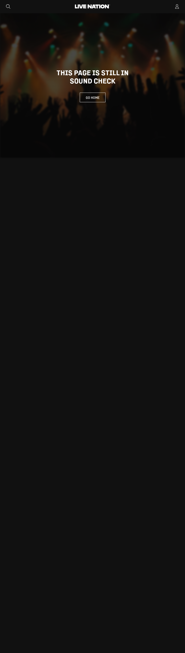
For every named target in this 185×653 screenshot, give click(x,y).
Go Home (92, 97)
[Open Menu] (177, 6)
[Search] (8, 6)
